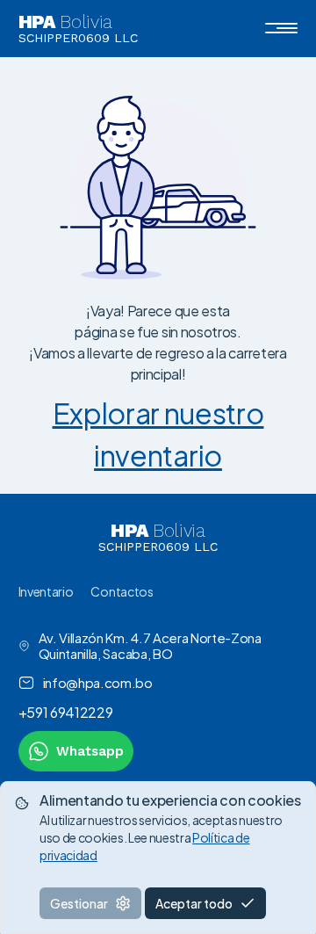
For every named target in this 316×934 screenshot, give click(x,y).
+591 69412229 (65, 712)
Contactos (121, 591)
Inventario (46, 591)
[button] (281, 28)
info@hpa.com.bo (98, 682)
